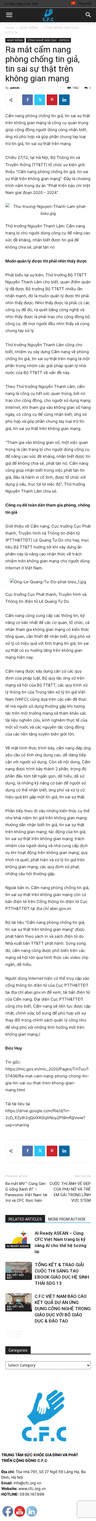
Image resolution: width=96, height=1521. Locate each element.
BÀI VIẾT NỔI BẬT (15, 1276)
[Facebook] (27, 99)
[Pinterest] (52, 99)
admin (14, 88)
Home (9, 27)
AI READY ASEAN (18, 1246)
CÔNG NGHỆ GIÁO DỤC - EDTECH (48, 40)
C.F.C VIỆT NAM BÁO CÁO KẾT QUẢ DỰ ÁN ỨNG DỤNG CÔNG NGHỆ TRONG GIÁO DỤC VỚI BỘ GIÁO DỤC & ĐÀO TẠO (63, 1309)
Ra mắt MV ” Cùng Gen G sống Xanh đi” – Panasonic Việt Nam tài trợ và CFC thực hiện (26, 1192)
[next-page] (17, 1334)
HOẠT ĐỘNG (28, 27)
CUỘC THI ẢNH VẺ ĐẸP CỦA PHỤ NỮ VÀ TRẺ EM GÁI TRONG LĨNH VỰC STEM (70, 1192)
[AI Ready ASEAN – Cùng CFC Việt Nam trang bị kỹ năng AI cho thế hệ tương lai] (18, 1239)
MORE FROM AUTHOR (66, 1219)
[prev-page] (8, 1334)
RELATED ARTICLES (25, 1219)
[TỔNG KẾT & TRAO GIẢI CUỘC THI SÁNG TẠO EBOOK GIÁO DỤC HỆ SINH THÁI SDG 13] (18, 1271)
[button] (9, 15)
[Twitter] (39, 99)
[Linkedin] (64, 99)
